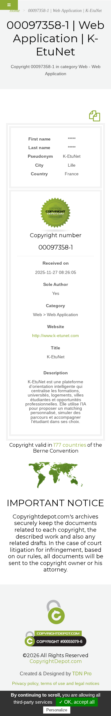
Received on (56, 263)
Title (55, 348)
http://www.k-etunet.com (55, 335)
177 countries (69, 445)
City (39, 165)
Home (15, 10)
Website (55, 326)
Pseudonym (39, 156)
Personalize (56, 710)
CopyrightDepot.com (56, 661)
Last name (39, 147)
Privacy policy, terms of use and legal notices (55, 683)
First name (39, 138)
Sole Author (55, 284)
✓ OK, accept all (77, 702)
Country (39, 173)
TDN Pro (82, 673)
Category (55, 305)
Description (55, 373)
